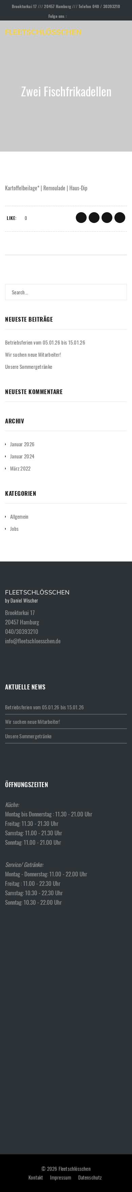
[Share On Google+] (107, 217)
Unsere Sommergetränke (28, 366)
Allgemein (19, 516)
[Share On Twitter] (94, 217)
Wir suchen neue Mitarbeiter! (33, 354)
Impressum (60, 1177)
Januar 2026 (22, 444)
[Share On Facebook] (81, 217)
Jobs (14, 528)
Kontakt (35, 1177)
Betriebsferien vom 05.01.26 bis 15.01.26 (45, 342)
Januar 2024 (22, 456)
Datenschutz (90, 1177)
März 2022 (20, 468)
